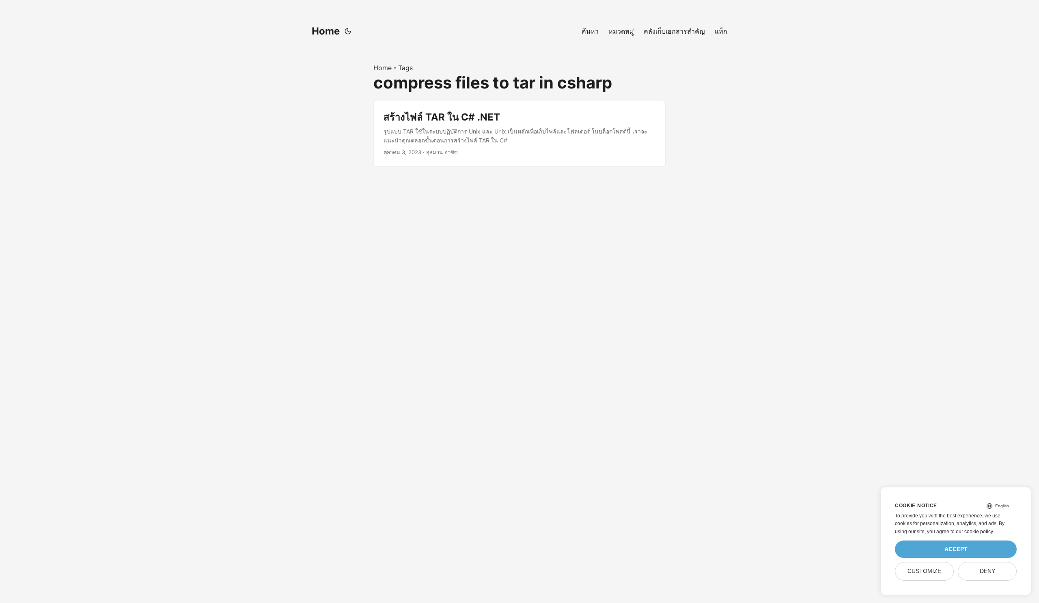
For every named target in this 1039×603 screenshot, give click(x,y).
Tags (405, 68)
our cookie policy (974, 531)
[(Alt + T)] (348, 31)
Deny (987, 571)
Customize (924, 571)
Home (326, 31)
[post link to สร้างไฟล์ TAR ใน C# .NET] (519, 133)
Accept (956, 549)
